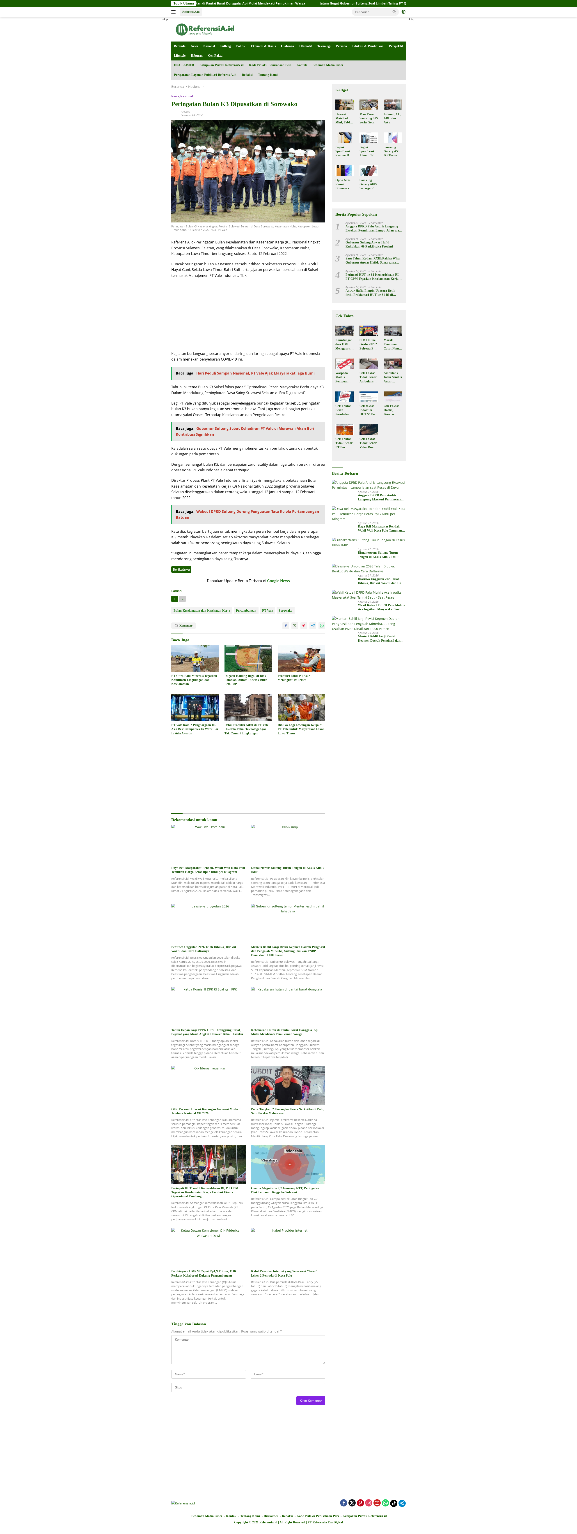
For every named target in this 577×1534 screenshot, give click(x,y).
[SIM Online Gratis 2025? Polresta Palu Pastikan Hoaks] (368, 331)
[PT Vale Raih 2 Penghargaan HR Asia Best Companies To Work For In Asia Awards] (195, 707)
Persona (341, 46)
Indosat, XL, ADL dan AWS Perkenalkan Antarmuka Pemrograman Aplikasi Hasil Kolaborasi (392, 119)
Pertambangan (246, 610)
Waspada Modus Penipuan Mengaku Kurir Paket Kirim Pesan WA (344, 377)
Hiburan (197, 55)
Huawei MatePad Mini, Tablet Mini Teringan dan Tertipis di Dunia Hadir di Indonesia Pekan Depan (344, 119)
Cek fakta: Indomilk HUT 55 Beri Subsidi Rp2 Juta (368, 410)
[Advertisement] (151, 85)
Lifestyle (179, 55)
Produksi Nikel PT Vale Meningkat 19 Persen (294, 678)
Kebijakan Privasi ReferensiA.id (221, 65)
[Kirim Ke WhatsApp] (321, 625)
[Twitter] (352, 1503)
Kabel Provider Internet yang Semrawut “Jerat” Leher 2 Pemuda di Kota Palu (284, 1273)
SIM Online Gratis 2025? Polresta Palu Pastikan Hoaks (368, 344)
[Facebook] (343, 1503)
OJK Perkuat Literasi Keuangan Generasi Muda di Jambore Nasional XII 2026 (206, 1111)
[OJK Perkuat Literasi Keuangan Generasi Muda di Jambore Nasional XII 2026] (208, 1085)
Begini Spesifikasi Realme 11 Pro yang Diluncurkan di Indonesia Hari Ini (344, 152)
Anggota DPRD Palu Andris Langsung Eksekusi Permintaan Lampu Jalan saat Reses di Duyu (373, 228)
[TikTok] (393, 1503)
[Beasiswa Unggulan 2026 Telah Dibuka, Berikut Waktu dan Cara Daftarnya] (208, 923)
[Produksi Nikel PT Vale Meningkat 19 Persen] (301, 658)
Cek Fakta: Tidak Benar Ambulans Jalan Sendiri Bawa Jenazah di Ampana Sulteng (368, 377)
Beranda (179, 46)
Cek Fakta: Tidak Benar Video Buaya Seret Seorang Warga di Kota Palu (368, 443)
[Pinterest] (360, 1503)
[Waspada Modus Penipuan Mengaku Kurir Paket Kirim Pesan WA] (344, 364)
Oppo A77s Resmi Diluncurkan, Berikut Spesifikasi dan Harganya (344, 184)
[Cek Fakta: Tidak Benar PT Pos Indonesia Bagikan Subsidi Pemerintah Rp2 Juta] (344, 429)
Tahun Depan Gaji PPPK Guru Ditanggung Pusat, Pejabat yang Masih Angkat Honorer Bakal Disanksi (207, 1032)
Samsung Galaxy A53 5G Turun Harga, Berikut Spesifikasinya (392, 152)
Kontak (302, 65)
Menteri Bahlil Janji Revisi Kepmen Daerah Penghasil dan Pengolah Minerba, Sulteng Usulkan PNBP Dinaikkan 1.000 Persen (288, 951)
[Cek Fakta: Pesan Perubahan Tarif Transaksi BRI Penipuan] (344, 396)
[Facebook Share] (285, 625)
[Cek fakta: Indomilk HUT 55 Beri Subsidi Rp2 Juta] (368, 396)
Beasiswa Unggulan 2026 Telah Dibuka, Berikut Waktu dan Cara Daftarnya (203, 949)
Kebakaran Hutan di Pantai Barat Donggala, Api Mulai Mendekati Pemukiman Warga (284, 1032)
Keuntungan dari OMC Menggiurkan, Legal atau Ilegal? (344, 344)
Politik (240, 46)
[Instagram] (368, 1503)
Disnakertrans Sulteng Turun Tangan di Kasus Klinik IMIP (287, 870)
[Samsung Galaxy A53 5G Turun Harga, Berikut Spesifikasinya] (393, 137)
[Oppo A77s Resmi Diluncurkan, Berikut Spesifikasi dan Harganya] (344, 170)
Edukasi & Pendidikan (368, 46)
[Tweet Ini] (294, 625)
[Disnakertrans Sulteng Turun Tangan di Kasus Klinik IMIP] (288, 844)
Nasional (209, 46)
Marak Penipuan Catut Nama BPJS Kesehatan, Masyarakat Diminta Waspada (392, 344)
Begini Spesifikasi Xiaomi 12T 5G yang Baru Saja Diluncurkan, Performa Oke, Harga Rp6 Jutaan (368, 152)
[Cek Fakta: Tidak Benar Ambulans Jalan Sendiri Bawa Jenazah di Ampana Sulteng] (368, 364)
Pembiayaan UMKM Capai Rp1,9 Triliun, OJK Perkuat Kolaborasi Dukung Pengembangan (203, 1273)
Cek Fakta (215, 55)
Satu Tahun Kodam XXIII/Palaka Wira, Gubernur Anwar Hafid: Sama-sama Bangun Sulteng (373, 261)
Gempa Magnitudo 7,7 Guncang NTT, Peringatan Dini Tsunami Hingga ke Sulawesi (285, 1190)
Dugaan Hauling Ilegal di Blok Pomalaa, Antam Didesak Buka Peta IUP (245, 680)
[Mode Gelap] (403, 12)
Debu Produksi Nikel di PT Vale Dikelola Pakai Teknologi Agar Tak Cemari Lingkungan (246, 729)
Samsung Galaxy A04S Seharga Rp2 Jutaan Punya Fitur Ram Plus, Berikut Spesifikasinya (368, 184)
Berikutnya (181, 569)
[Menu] (174, 12)
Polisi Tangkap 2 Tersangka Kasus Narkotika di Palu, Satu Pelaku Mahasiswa (287, 1111)
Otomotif (305, 46)
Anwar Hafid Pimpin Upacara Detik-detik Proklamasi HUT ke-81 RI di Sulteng (371, 293)
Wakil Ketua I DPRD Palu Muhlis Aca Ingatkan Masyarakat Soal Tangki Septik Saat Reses (381, 607)
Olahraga (287, 46)
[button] (394, 11)
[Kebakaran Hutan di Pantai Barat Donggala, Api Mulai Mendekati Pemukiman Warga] (288, 1006)
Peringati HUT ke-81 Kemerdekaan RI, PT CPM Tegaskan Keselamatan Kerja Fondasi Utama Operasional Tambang (204, 1192)
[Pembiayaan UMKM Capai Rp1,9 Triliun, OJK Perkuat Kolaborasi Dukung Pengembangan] (208, 1247)
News (194, 46)
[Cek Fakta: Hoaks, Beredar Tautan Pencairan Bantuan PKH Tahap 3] (393, 396)
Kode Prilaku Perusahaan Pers (270, 65)
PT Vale (267, 610)
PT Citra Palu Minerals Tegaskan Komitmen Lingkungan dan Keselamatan (194, 680)
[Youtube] (377, 1503)
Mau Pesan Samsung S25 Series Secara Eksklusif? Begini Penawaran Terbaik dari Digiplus (368, 119)
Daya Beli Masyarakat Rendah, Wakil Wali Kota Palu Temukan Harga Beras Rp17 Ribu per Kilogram (208, 870)
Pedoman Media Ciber (327, 65)
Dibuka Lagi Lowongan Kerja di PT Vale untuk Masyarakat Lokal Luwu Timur (301, 729)
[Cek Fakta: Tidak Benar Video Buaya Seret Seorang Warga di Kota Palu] (368, 429)
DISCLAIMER (184, 65)
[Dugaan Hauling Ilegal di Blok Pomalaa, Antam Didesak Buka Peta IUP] (248, 658)
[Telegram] (402, 1503)
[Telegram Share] (312, 625)
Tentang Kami (268, 74)
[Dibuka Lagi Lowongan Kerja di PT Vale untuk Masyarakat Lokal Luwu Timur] (301, 707)
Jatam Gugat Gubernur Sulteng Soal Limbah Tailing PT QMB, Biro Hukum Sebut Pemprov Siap (317, 3)
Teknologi (324, 46)
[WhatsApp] (385, 1503)
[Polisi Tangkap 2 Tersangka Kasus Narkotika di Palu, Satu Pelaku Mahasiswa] (288, 1085)
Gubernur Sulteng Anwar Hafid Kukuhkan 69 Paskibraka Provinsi (369, 244)
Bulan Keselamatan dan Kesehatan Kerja (202, 610)
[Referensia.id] (205, 29)
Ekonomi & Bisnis (263, 46)
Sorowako (285, 610)
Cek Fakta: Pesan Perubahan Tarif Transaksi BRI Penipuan (343, 410)
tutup (165, 19)
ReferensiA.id (190, 11)
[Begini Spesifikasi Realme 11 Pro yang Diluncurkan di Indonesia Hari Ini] (344, 137)
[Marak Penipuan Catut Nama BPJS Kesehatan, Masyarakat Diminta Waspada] (393, 331)
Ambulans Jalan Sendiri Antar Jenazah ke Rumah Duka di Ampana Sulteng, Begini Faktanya (393, 377)
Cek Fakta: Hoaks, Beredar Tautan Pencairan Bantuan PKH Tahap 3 (392, 410)
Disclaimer (271, 1516)
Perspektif (396, 46)
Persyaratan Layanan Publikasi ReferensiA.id (205, 74)
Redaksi (247, 74)
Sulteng (225, 46)
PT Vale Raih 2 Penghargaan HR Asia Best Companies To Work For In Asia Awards (194, 729)
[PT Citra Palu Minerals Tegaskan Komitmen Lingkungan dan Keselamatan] (195, 658)
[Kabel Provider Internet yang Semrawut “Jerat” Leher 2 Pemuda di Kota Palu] (288, 1247)
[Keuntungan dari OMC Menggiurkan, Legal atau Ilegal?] (344, 331)
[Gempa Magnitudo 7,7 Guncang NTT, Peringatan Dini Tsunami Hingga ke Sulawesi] (288, 1164)
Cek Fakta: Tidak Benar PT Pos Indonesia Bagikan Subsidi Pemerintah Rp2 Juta (344, 443)
